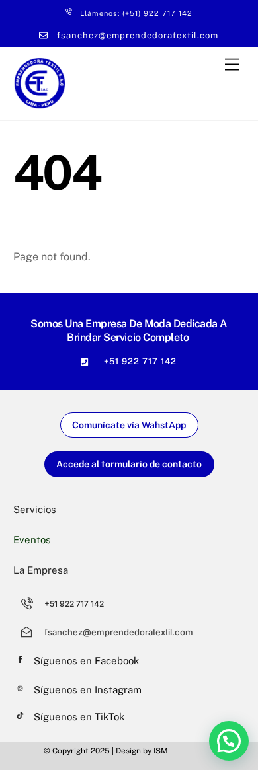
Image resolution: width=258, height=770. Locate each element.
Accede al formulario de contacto (129, 464)
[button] (229, 741)
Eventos (32, 539)
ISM (160, 750)
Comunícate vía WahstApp (129, 425)
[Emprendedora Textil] (39, 104)
